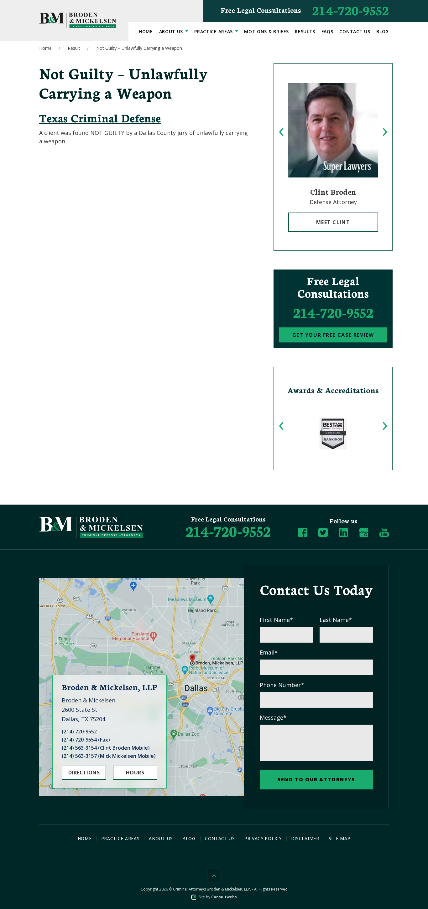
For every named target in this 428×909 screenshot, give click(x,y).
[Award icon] (333, 433)
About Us (172, 31)
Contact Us (354, 31)
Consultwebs (224, 897)
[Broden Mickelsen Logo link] (77, 20)
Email (269, 652)
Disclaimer (305, 838)
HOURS (135, 772)
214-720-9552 (305, 10)
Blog (382, 31)
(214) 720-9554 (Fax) (86, 739)
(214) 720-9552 (79, 731)
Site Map (340, 838)
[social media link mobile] (302, 532)
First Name (276, 620)
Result (74, 48)
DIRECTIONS (84, 772)
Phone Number (282, 685)
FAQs (327, 31)
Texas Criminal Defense (100, 117)
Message (273, 717)
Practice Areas (214, 31)
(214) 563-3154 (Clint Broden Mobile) (106, 747)
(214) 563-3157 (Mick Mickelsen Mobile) (109, 755)
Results (305, 31)
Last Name (336, 620)
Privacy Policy (263, 838)
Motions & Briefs (266, 31)
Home (146, 31)
